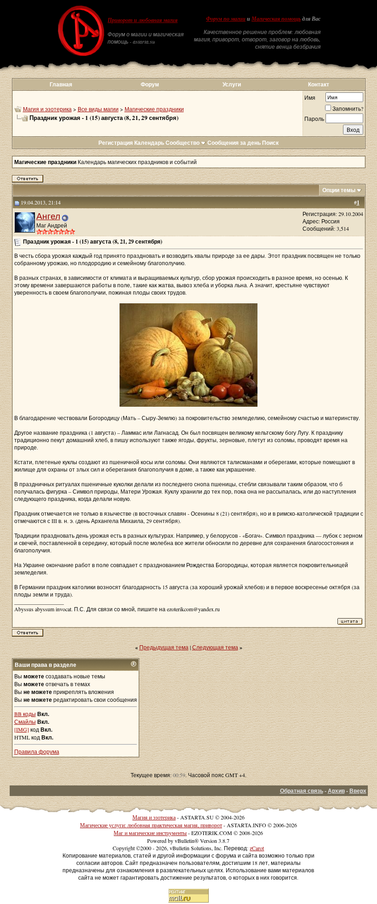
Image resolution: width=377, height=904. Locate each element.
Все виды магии (98, 109)
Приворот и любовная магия (142, 20)
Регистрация (115, 143)
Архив (336, 791)
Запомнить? (347, 108)
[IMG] (21, 729)
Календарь (149, 143)
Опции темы (338, 190)
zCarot (257, 848)
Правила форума (36, 751)
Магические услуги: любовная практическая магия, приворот (151, 825)
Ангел (48, 216)
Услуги (232, 84)
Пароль (314, 118)
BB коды (25, 713)
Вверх (357, 791)
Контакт (318, 84)
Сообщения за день (234, 143)
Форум (150, 84)
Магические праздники (154, 109)
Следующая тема (215, 647)
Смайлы (25, 721)
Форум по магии (226, 19)
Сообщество (183, 143)
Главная (61, 84)
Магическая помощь (276, 19)
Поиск (270, 143)
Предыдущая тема (163, 647)
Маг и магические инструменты (150, 832)
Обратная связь (301, 791)
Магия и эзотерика (47, 109)
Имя (309, 97)
